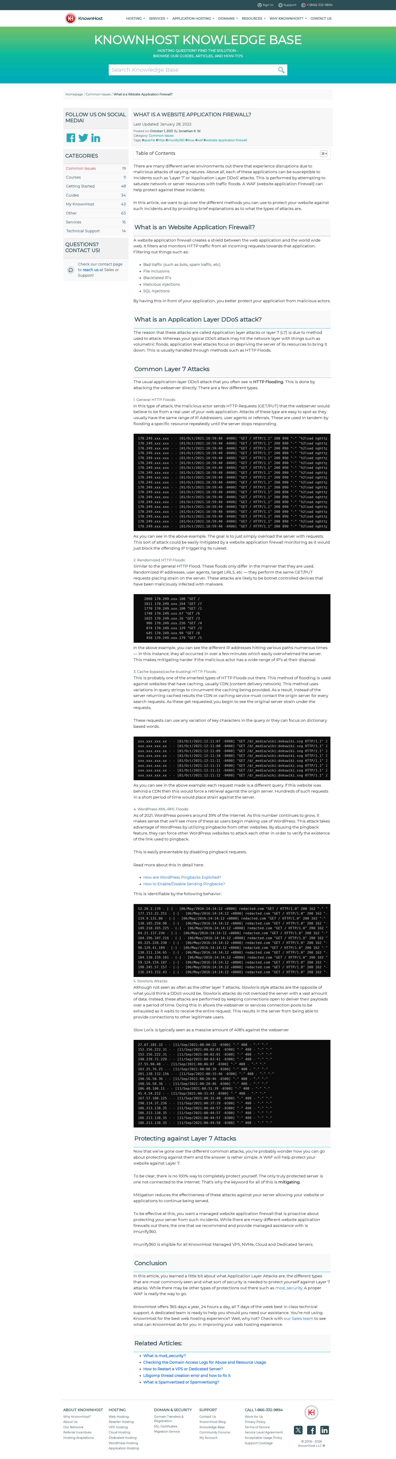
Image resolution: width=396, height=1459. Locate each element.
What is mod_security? (164, 1356)
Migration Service (167, 1431)
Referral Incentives (77, 1432)
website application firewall (226, 140)
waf (200, 140)
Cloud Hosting (119, 1432)
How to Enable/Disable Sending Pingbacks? (184, 884)
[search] (281, 69)
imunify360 (176, 140)
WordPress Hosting (123, 1443)
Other (71, 213)
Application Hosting (124, 1448)
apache (149, 140)
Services (73, 222)
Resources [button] (252, 18)
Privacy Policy (255, 1422)
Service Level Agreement (264, 1432)
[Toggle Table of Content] (321, 153)
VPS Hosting (118, 1427)
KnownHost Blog (212, 1422)
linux (190, 140)
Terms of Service (257, 1427)
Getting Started (80, 186)
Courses (73, 177)
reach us (91, 270)
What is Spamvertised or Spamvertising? (181, 1382)
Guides (72, 195)
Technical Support (83, 231)
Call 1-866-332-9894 (264, 1410)
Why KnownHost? (77, 1417)
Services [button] (157, 18)
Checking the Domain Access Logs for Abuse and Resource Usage (204, 1362)
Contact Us (321, 18)
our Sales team (298, 1318)
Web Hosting (119, 1417)
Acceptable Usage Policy (263, 1438)
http (161, 140)
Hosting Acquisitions (78, 1438)
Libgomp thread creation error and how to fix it (187, 1375)
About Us (70, 1422)
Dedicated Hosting (123, 1438)
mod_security (288, 1287)
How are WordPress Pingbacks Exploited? (182, 877)
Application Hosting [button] (192, 18)
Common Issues (98, 94)
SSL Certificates (165, 1426)
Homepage (74, 94)
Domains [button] (227, 18)
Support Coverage (259, 1443)
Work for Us (254, 1417)
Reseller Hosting (121, 1422)
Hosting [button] (134, 18)
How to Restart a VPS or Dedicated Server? (183, 1369)
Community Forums (214, 1432)
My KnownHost (80, 204)
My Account (208, 1438)
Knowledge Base (212, 1427)
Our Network (73, 1427)
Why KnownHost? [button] (287, 18)
